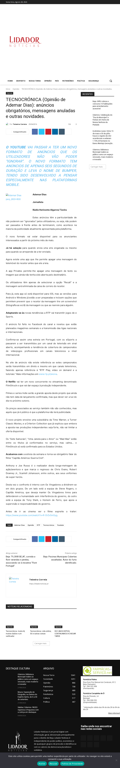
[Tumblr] (104, 2)
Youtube (60, 525)
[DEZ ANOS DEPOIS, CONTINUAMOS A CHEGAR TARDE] (66, 620)
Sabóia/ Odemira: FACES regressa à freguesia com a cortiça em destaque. (28, 709)
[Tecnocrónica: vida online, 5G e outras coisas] (41, 620)
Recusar (53, 763)
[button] (110, 80)
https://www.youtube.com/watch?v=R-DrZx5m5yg (31, 515)
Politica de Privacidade (72, 763)
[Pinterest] (100, 2)
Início (8, 89)
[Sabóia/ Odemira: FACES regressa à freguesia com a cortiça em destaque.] (11, 709)
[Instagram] (88, 2)
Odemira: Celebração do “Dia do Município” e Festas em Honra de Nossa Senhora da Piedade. (102, 120)
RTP (38, 525)
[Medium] (96, 2)
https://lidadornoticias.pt (38, 584)
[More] (69, 132)
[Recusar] (116, 760)
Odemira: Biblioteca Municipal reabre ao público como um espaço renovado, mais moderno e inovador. (103, 155)
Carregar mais (40, 643)
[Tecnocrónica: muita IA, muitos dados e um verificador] (17, 620)
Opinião (16, 89)
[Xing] (112, 2)
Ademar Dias (19, 525)
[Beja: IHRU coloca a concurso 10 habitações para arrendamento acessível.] (86, 103)
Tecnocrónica (48, 525)
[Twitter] (108, 2)
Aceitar (42, 763)
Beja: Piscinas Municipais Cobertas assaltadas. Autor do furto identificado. (60, 559)
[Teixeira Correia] (8, 124)
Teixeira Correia (20, 124)
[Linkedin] (92, 2)
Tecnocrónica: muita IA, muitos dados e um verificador (15, 633)
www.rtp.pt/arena (48, 374)
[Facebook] (84, 2)
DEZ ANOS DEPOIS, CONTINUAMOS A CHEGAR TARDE (65, 633)
